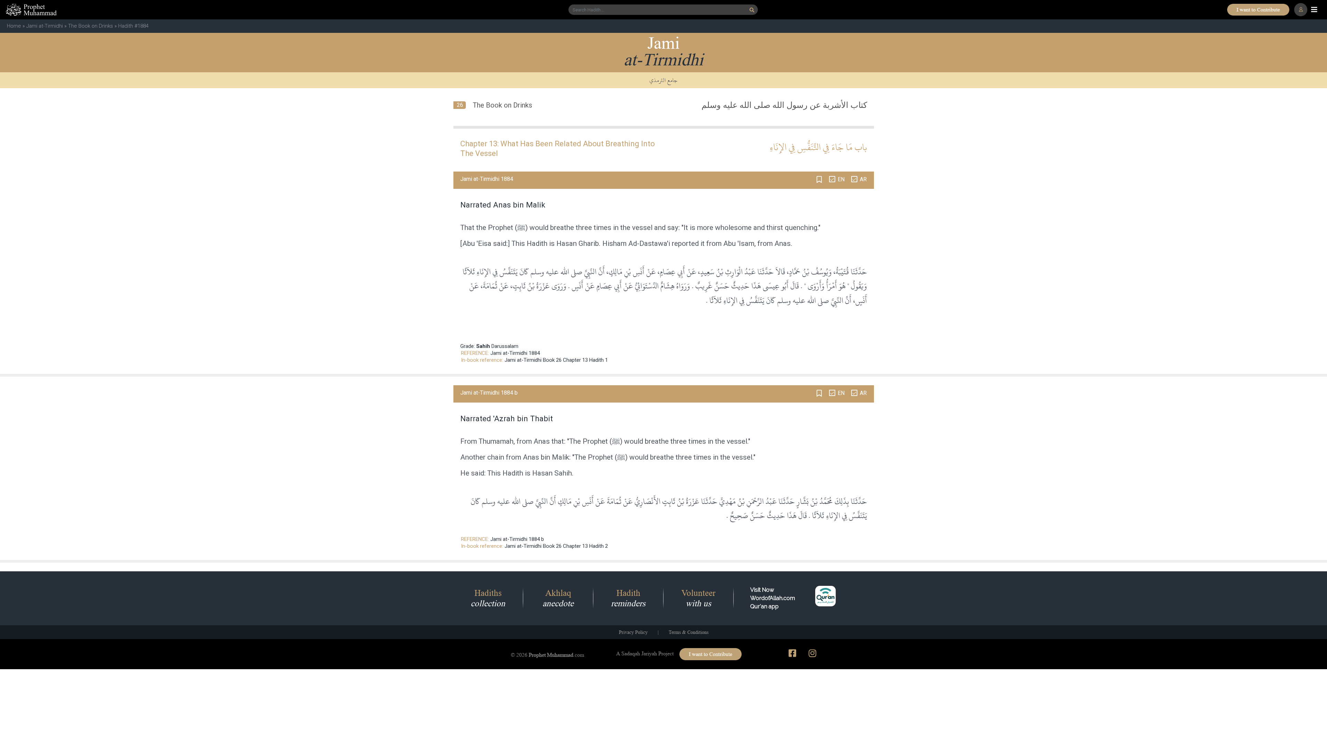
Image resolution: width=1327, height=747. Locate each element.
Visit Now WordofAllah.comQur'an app (772, 598)
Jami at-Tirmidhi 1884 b (517, 539)
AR (863, 179)
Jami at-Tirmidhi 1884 (515, 353)
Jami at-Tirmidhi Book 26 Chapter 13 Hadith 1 (556, 360)
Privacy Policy (633, 632)
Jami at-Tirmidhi (44, 26)
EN (841, 179)
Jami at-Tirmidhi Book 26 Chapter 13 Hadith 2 (556, 546)
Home (14, 26)
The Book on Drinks (90, 26)
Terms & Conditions (688, 632)
